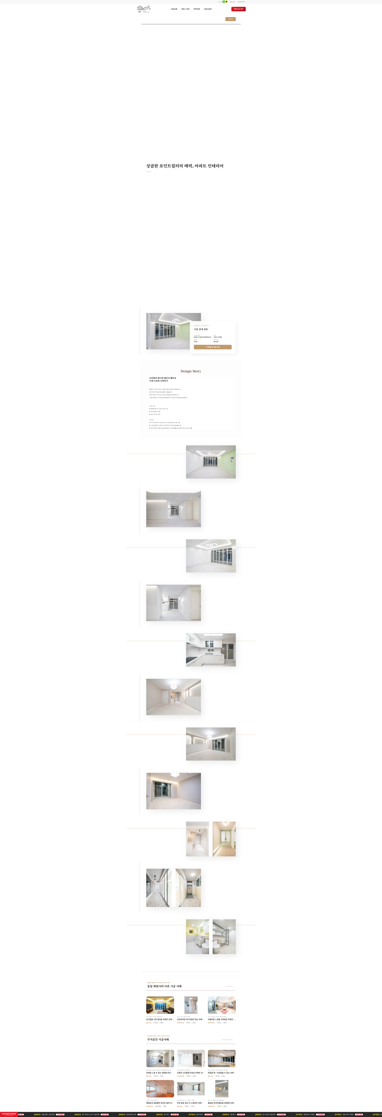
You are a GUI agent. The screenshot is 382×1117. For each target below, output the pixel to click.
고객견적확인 (241, 2)
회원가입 (232, 2)
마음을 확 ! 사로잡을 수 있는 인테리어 (222, 1072)
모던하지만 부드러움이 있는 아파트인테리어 (191, 1019)
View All (229, 986)
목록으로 (230, 19)
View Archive (227, 1039)
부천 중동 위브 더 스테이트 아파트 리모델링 (191, 1103)
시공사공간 (208, 9)
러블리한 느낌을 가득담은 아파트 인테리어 (222, 1019)
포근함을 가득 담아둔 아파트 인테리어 (160, 1019)
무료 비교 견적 (238, 9)
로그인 (220, 2)
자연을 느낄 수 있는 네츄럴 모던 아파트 (160, 1072)
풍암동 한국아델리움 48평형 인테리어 (222, 1103)
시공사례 (174, 9)
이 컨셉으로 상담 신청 (213, 347)
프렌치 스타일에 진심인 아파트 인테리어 (191, 1072)
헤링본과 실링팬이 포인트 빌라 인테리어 (160, 1103)
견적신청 (196, 9)
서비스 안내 (185, 9)
